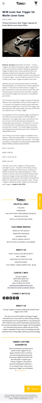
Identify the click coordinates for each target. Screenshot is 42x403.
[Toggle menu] (6, 3)
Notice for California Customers (21, 242)
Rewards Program (21, 233)
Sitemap (7, 397)
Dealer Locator (21, 216)
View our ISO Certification (21, 259)
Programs (21, 210)
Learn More (21, 370)
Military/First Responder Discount (21, 213)
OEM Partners (21, 262)
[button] (20, 386)
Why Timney (21, 256)
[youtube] (10, 298)
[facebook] (7, 298)
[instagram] (4, 298)
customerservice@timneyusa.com (21, 285)
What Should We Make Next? (21, 253)
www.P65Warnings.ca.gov (23, 399)
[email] (14, 298)
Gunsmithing (21, 236)
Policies (21, 208)
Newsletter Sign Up (21, 230)
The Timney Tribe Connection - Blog (21, 265)
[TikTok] (17, 298)
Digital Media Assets (21, 239)
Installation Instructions (21, 219)
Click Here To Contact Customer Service (21, 287)
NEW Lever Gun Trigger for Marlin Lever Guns (18, 14)
